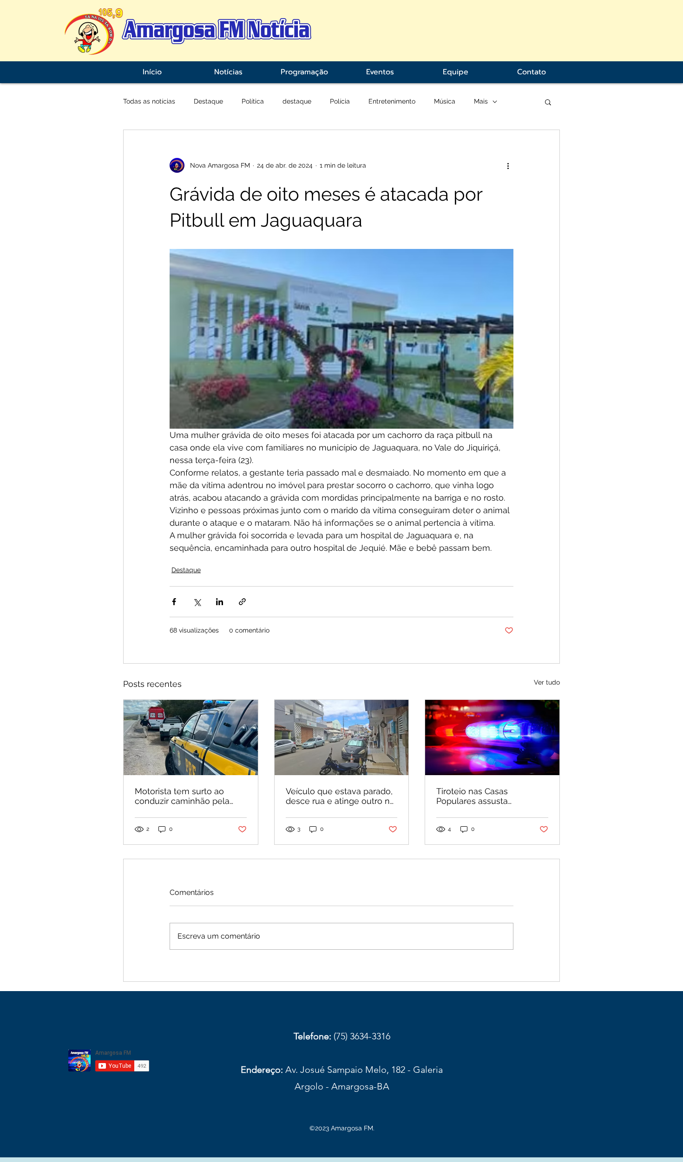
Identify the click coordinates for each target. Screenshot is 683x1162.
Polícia (340, 101)
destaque (296, 101)
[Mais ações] (507, 165)
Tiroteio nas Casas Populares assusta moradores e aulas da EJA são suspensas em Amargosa (487, 796)
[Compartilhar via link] (242, 601)
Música (444, 101)
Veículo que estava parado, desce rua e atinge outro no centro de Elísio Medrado (340, 796)
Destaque (208, 101)
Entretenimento (391, 101)
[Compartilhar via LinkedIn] (219, 601)
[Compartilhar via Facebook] (174, 601)
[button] (548, 101)
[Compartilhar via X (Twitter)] (196, 601)
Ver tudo (547, 682)
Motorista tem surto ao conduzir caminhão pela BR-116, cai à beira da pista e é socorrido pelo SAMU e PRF (188, 796)
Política (253, 101)
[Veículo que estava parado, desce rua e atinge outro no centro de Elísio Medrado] (342, 737)
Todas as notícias (149, 101)
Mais (481, 101)
